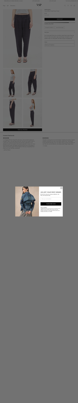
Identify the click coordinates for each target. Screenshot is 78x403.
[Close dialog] (61, 188)
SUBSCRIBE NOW (51, 203)
